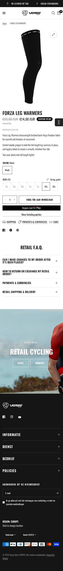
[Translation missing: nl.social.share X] (11, 230)
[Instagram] (14, 417)
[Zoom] (53, 34)
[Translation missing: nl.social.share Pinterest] (18, 230)
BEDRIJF (9, 458)
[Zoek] (53, 13)
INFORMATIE (12, 434)
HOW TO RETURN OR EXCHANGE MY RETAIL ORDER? (26, 272)
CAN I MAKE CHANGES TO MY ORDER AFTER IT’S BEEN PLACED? (27, 261)
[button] (21, 363)
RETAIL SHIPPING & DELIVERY (19, 292)
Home (5, 23)
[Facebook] (6, 417)
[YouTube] (22, 417)
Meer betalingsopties (31, 214)
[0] (58, 13)
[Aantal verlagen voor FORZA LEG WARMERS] (5, 200)
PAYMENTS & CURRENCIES (17, 283)
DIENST (8, 446)
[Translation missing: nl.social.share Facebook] (5, 230)
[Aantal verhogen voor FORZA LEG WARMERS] (14, 200)
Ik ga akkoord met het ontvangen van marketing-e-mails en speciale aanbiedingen (30, 502)
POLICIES (9, 470)
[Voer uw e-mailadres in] (57, 493)
